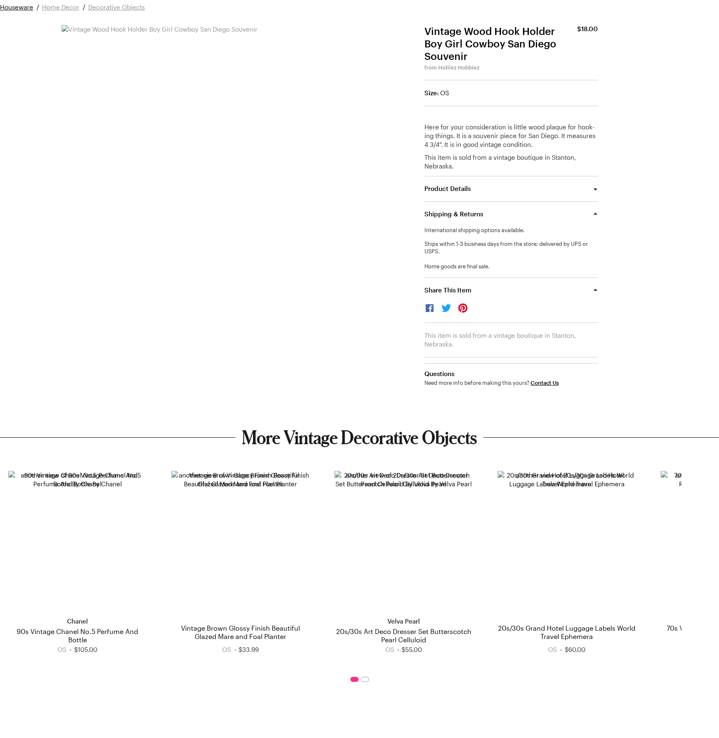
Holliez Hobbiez (458, 67)
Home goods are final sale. (457, 266)
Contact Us (545, 383)
